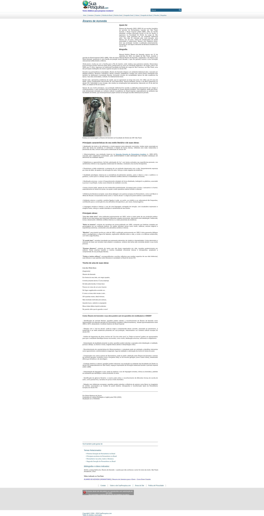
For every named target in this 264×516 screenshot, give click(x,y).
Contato (103, 485)
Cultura (137, 15)
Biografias (164, 15)
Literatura (91, 15)
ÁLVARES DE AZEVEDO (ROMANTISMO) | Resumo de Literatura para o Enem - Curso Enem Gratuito (117, 479)
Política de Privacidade (156, 485)
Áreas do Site (139, 485)
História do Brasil (107, 15)
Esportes (98, 15)
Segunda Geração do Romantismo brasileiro (131, 154)
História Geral (118, 15)
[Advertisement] (91, 41)
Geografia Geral (128, 15)
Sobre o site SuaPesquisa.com (120, 485)
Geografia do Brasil (146, 15)
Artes (84, 15)
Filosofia (156, 15)
